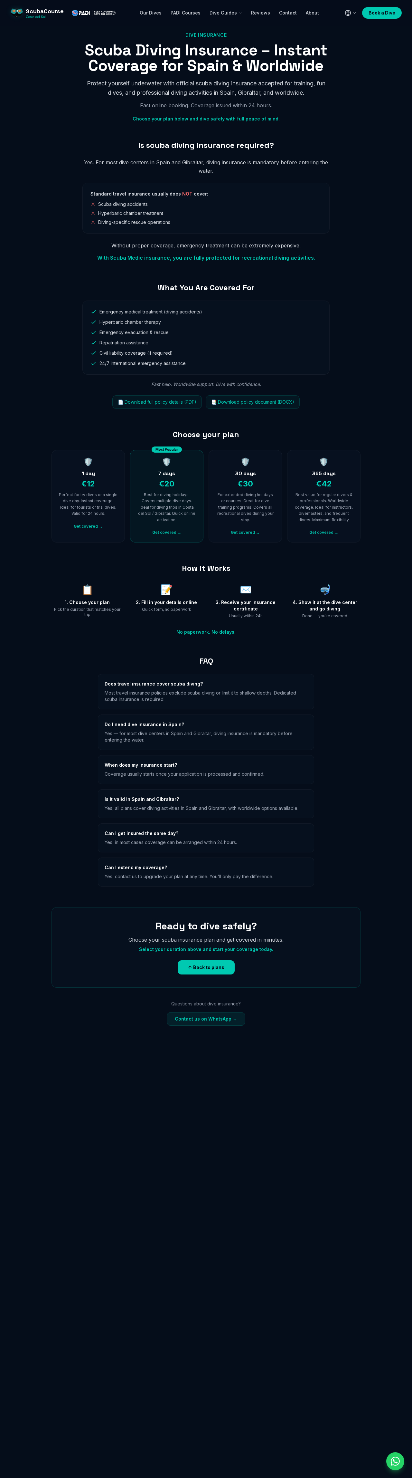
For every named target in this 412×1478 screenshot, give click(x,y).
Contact (288, 12)
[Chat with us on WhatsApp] (395, 1461)
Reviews (260, 12)
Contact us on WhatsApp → (206, 1019)
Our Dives (151, 12)
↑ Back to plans (206, 967)
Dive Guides (223, 12)
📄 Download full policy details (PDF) (157, 402)
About (312, 12)
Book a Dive (382, 12)
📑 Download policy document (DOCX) (252, 402)
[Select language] (350, 13)
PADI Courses (186, 12)
